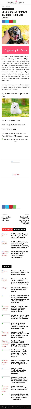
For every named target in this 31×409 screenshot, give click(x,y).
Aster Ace (27, 407)
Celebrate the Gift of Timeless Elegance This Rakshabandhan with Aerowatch (18, 371)
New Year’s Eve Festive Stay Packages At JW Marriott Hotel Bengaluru (24, 220)
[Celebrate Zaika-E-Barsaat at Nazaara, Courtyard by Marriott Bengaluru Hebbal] (6, 362)
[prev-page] (3, 262)
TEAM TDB (5, 17)
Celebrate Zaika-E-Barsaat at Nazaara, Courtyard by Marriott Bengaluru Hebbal (20, 362)
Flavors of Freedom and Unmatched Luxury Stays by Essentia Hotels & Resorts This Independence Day (19, 379)
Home (3, 6)
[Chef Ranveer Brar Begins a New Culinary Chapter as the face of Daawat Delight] (6, 236)
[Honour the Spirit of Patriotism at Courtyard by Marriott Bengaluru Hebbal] (6, 388)
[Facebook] (3, 21)
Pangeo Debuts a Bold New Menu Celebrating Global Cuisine (19, 289)
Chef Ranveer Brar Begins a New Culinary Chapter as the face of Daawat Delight (19, 236)
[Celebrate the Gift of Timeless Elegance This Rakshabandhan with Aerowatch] (6, 370)
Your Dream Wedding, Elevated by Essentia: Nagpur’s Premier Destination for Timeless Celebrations (20, 343)
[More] (18, 21)
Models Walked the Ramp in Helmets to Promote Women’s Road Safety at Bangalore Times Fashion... (20, 396)
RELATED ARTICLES (7, 229)
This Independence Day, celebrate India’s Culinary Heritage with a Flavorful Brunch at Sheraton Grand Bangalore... (19, 353)
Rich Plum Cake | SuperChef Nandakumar (7, 218)
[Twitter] (7, 21)
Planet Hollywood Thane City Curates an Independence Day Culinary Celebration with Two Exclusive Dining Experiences (20, 299)
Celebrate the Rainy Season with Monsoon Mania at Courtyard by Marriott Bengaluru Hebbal (19, 308)
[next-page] (5, 262)
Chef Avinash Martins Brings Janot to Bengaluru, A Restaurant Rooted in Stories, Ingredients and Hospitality (20, 281)
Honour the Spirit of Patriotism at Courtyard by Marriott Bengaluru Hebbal (19, 387)
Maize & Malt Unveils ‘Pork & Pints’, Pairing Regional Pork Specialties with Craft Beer (20, 316)
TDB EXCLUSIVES (10, 8)
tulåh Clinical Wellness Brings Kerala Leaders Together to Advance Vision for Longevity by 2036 (19, 325)
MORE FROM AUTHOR (19, 229)
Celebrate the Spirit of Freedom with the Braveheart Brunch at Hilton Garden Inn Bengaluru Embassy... (20, 334)
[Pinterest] (11, 21)
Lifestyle (8, 6)
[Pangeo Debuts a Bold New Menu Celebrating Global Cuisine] (6, 290)
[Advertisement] (15, 187)
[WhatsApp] (14, 21)
